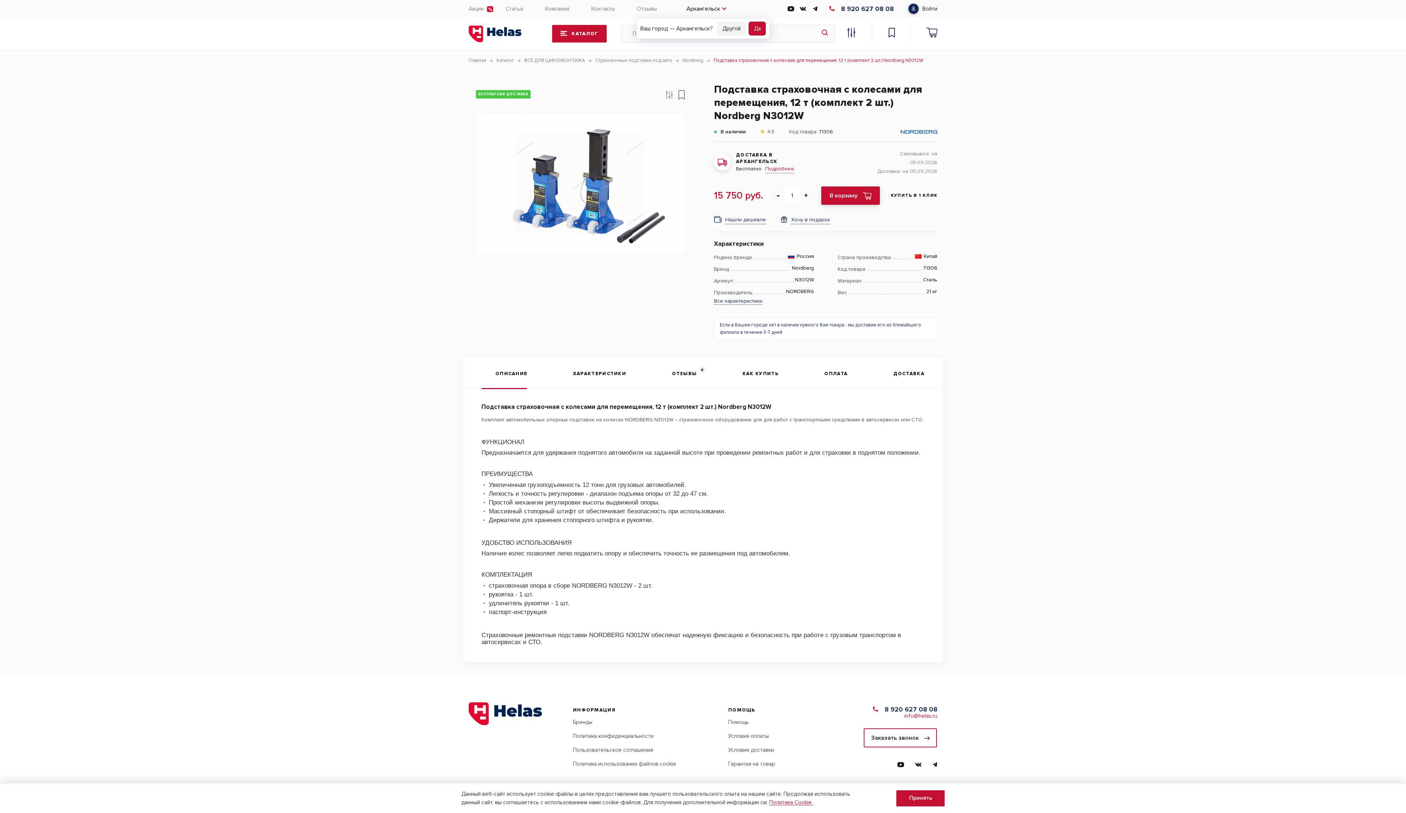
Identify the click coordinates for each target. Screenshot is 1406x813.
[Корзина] (931, 33)
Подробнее (779, 169)
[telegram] (815, 9)
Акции (476, 8)
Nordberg (803, 268)
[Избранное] (891, 33)
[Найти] (825, 33)
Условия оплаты (748, 736)
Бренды (582, 722)
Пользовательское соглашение (613, 750)
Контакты (603, 8)
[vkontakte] (803, 9)
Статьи (514, 8)
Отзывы (647, 8)
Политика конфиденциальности (613, 736)
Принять (920, 798)
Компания (557, 8)
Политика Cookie (791, 802)
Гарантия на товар (751, 764)
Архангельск (703, 8)
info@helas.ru (920, 716)
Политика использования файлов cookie (624, 764)
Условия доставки (751, 750)
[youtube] (791, 9)
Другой (731, 28)
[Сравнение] (851, 33)
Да (757, 28)
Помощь (738, 722)
